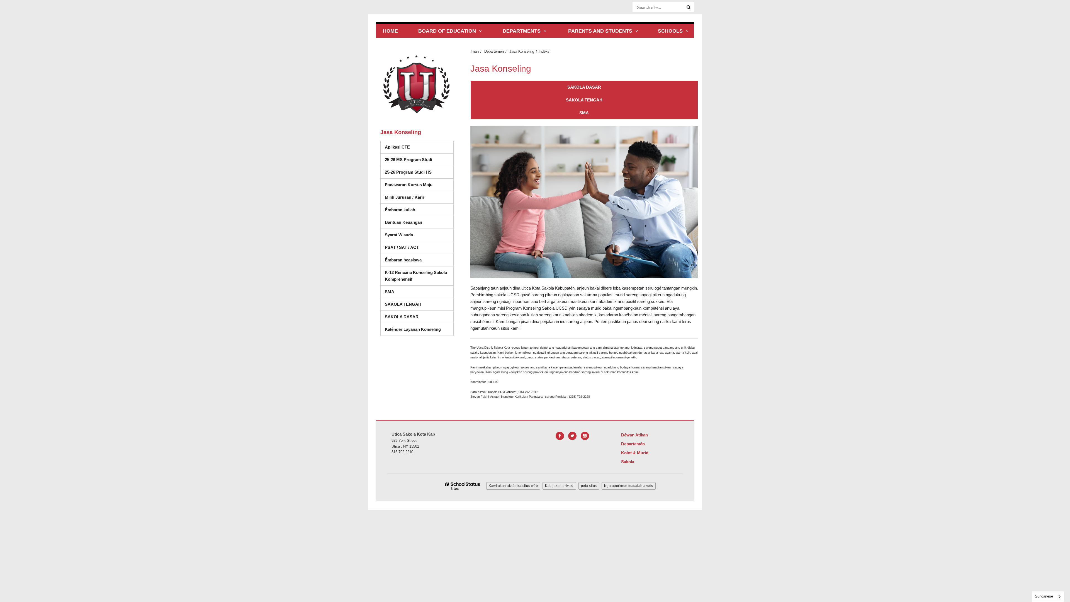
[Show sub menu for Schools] (687, 31)
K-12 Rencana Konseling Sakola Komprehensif (416, 275)
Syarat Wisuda (399, 234)
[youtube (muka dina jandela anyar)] (585, 436)
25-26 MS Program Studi (408, 159)
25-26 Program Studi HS (419, 171)
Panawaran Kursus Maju (408, 184)
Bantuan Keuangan (403, 222)
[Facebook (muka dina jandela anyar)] (560, 436)
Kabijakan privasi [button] (559, 486)
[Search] (689, 7)
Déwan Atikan (634, 435)
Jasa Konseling (521, 51)
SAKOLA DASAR (402, 316)
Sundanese (1044, 596)
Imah (475, 51)
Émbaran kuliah (400, 209)
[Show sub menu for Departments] (545, 31)
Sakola (627, 461)
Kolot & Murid (634, 452)
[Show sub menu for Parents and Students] (637, 31)
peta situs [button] (589, 486)
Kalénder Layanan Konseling (413, 329)
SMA (389, 291)
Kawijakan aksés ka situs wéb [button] (513, 486)
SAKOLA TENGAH (403, 304)
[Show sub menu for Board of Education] (480, 31)
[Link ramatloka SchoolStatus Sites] (463, 486)
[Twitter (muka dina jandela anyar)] (572, 436)
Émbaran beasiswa (403, 260)
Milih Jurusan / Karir (404, 197)
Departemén (494, 51)
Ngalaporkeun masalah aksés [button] (628, 486)
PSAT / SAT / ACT (402, 247)
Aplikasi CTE (397, 147)
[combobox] (1048, 596)
